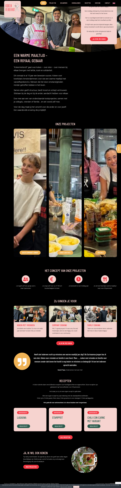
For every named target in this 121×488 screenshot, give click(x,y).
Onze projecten (31, 467)
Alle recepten (65, 437)
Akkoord (76, 486)
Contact (107, 3)
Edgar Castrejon (29, 483)
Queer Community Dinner (30, 252)
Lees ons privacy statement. (66, 486)
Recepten (88, 3)
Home (43, 3)
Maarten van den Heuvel (39, 483)
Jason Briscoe (20, 483)
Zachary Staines (50, 483)
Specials (100, 252)
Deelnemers (63, 3)
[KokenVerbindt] (12, 8)
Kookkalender (76, 3)
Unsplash (12, 483)
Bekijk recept (24, 426)
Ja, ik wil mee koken (98, 39)
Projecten (52, 3)
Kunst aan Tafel (65, 252)
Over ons (97, 3)
